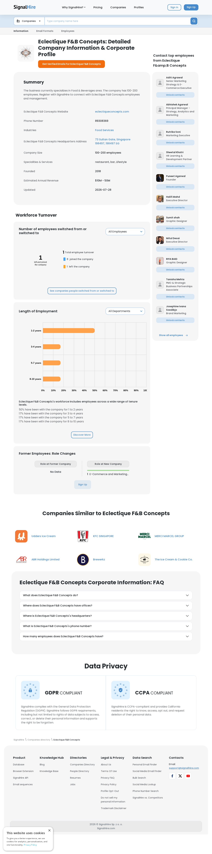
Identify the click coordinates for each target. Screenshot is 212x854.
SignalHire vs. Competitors (148, 797)
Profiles (139, 7)
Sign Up (82, 484)
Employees (67, 31)
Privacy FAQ (107, 777)
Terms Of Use (109, 771)
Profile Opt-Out (110, 791)
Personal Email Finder (145, 764)
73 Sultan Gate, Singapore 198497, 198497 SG (112, 141)
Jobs (72, 784)
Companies (118, 7)
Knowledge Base (49, 771)
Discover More (82, 434)
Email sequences (23, 784)
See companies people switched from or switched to (82, 290)
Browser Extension (23, 771)
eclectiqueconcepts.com (112, 112)
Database (18, 764)
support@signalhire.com (184, 768)
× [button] (49, 830)
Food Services (104, 130)
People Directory (79, 771)
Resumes (75, 777)
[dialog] (28, 839)
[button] (180, 77)
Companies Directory (82, 764)
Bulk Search (139, 777)
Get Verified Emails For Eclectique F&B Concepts (71, 64)
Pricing (97, 7)
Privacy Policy (108, 784)
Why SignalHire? (72, 7)
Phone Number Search (146, 791)
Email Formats (44, 31)
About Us (106, 764)
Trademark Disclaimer (113, 808)
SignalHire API (20, 777)
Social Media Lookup (144, 784)
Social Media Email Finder (147, 771)
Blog (42, 764)
